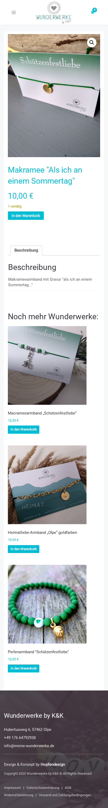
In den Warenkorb (26, 216)
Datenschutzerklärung (42, 788)
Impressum (12, 788)
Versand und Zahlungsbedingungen (65, 795)
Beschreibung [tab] (26, 250)
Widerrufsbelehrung (18, 795)
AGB (68, 788)
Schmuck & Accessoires (44, 230)
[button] (91, 42)
